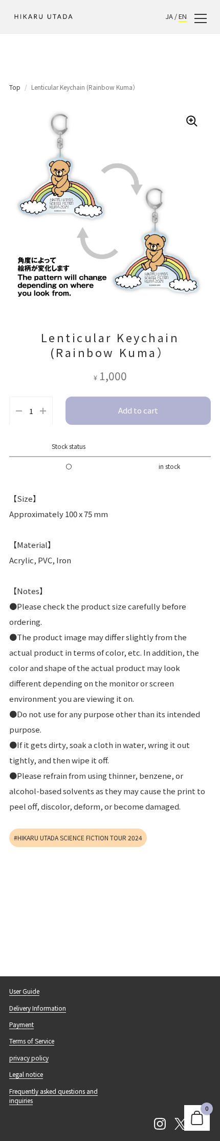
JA (169, 16)
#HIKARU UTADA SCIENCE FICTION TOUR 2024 (78, 837)
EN (183, 16)
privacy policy (29, 1057)
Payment (21, 1024)
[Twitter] (180, 1124)
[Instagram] (159, 1124)
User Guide (24, 991)
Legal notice (26, 1074)
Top (14, 87)
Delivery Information (37, 1008)
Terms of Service (31, 1040)
